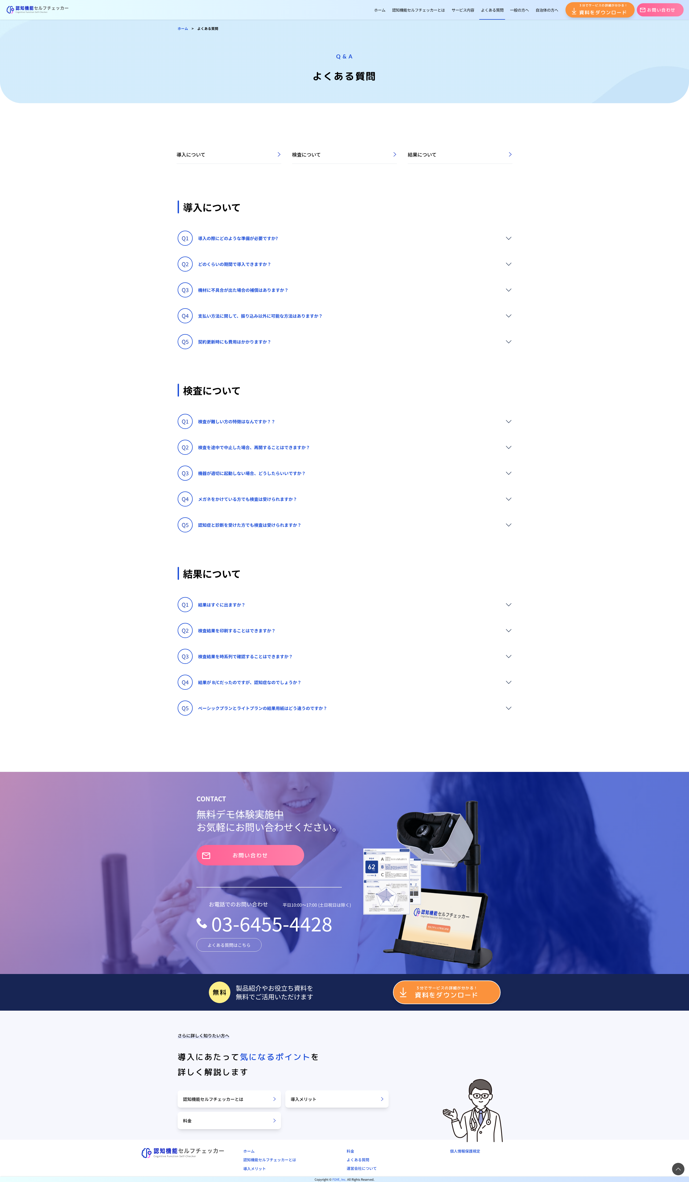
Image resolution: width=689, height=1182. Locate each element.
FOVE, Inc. (339, 1179)
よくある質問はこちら (229, 945)
